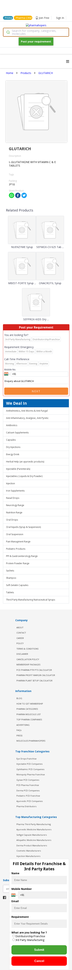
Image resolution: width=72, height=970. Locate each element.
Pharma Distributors (26, 806)
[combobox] (36, 32)
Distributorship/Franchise (30, 936)
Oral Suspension (14, 534)
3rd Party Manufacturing (29, 940)
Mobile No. (10, 369)
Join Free (44, 18)
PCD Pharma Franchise (27, 785)
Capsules (11, 439)
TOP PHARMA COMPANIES (29, 719)
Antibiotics (11, 425)
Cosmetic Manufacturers (28, 850)
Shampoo (11, 577)
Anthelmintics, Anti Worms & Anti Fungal (27, 410)
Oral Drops (12, 519)
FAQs (18, 730)
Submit (39, 949)
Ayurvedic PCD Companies (29, 801)
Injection (10, 483)
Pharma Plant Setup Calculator (34, 680)
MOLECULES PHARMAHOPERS (30, 740)
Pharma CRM (24, 18)
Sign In (60, 18)
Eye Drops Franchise (26, 758)
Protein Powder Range (17, 563)
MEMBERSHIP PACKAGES (28, 664)
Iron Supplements (15, 490)
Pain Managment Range (18, 541)
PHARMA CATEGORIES (27, 708)
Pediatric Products (15, 548)
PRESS (19, 735)
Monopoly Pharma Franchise (30, 774)
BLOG (19, 698)
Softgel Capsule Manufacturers (31, 834)
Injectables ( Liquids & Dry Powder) (24, 476)
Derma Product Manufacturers (31, 845)
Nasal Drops (12, 498)
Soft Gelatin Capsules (17, 585)
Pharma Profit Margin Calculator (35, 675)
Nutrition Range (14, 512)
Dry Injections (13, 447)
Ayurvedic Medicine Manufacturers (33, 829)
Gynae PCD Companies (27, 779)
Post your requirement (36, 41)
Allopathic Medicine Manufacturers (33, 840)
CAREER (20, 638)
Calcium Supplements (17, 432)
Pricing (8, 17)
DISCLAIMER (22, 654)
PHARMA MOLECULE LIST (28, 714)
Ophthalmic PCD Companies (30, 769)
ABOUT (19, 627)
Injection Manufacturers (28, 856)
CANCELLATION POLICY (27, 659)
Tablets (10, 592)
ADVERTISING (23, 724)
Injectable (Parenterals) (18, 468)
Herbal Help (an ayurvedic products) (25, 461)
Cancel (39, 961)
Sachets (10, 570)
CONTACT (21, 632)
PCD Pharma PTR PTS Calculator (34, 670)
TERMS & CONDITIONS (27, 648)
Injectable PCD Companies (29, 763)
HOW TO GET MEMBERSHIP (29, 703)
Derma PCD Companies (28, 790)
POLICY (20, 643)
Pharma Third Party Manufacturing (33, 824)
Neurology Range (15, 505)
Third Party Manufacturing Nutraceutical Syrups (30, 599)
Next (36, 391)
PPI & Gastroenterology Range (22, 556)
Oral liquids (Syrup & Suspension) (23, 527)
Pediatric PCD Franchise (28, 795)
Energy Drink (12, 454)
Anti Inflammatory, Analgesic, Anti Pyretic (27, 418)
